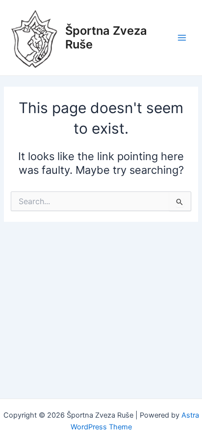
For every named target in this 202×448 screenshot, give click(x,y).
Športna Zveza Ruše (106, 37)
